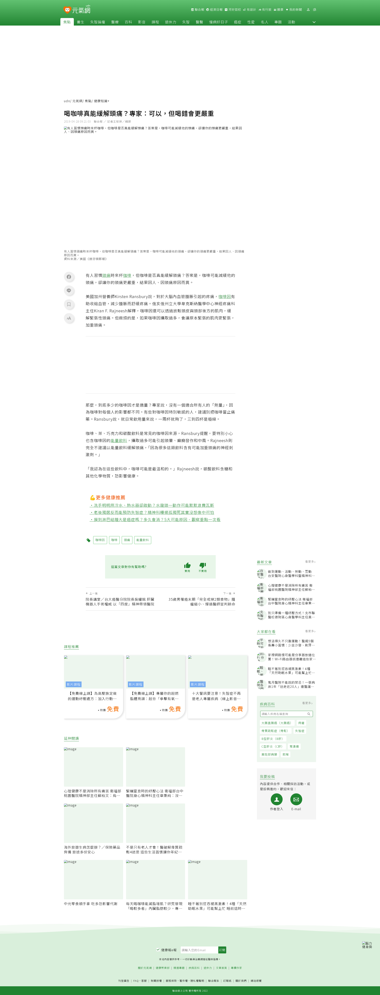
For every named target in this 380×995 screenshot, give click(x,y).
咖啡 (127, 275)
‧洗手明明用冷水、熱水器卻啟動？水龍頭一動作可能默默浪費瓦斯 (152, 505)
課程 (155, 21)
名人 (264, 21)
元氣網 (77, 101)
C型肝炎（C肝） (272, 746)
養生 (80, 21)
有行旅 (266, 9)
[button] (314, 22)
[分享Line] (69, 290)
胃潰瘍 (294, 746)
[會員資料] (308, 9)
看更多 (310, 561)
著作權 (184, 981)
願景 (280, 9)
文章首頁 (221, 967)
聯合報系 (213, 980)
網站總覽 (256, 980)
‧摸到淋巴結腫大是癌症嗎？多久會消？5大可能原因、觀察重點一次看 (155, 519)
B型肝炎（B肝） (273, 739)
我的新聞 (295, 9)
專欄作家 (236, 967)
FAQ (136, 981)
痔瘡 (301, 723)
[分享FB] (69, 277)
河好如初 (234, 9)
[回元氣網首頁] (81, 9)
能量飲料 (119, 440)
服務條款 (171, 981)
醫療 (115, 21)
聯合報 (199, 9)
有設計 (251, 9)
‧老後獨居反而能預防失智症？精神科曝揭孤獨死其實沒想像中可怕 (152, 512)
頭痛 (106, 275)
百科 (128, 21)
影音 (142, 21)
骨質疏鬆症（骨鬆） (275, 731)
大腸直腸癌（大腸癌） (277, 723)
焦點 (67, 21)
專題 (278, 21)
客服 (144, 981)
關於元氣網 (145, 967)
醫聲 (199, 21)
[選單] (314, 9)
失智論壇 (97, 21)
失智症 (300, 731)
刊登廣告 (123, 980)
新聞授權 (156, 980)
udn (67, 101)
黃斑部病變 (269, 754)
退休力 (170, 21)
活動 (291, 21)
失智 (186, 21)
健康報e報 (169, 950)
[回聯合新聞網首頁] (67, 10)
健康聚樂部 (163, 967)
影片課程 (73, 684)
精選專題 (179, 967)
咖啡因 (224, 296)
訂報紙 (227, 980)
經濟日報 (216, 9)
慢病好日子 (218, 21)
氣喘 (285, 754)
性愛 (251, 21)
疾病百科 (194, 967)
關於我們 (241, 980)
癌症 (237, 21)
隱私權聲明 (197, 981)
